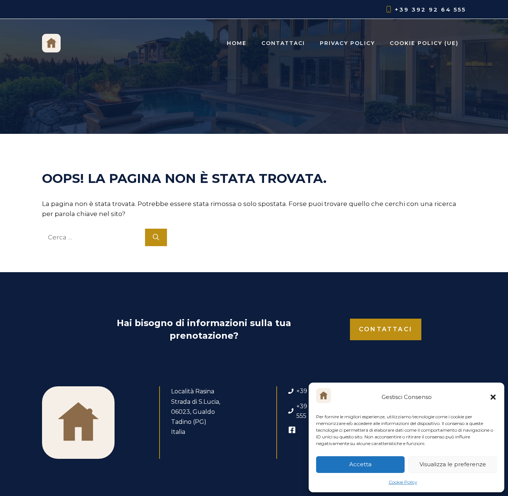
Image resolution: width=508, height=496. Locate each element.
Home (237, 43)
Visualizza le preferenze (452, 464)
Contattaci (283, 43)
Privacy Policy (347, 43)
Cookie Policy (403, 482)
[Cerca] (156, 238)
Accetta (360, 464)
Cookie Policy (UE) (424, 43)
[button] (493, 397)
